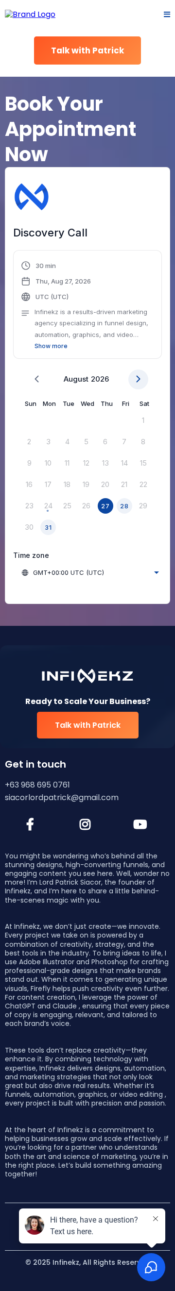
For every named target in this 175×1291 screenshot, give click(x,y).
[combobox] (90, 572)
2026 (100, 379)
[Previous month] (37, 379)
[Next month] (138, 379)
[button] (167, 15)
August (76, 379)
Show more (51, 346)
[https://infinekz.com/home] (30, 14)
